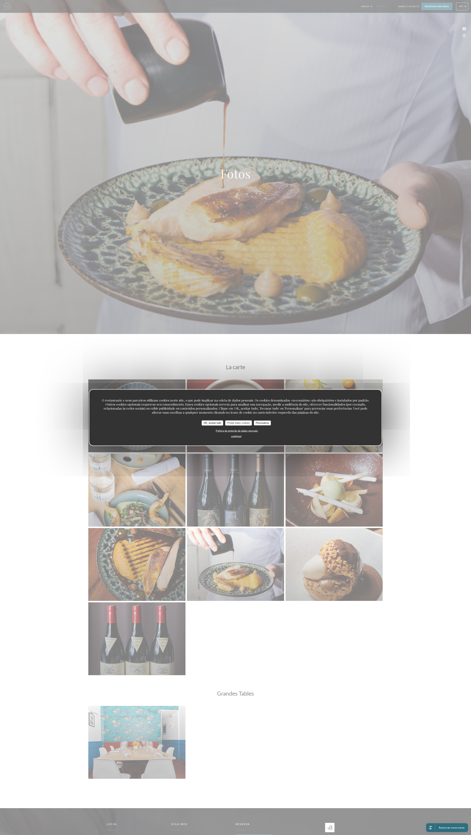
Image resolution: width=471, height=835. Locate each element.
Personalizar (262, 423)
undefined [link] (236, 436)
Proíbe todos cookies (238, 423)
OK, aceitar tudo (212, 423)
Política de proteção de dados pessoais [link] (237, 430)
